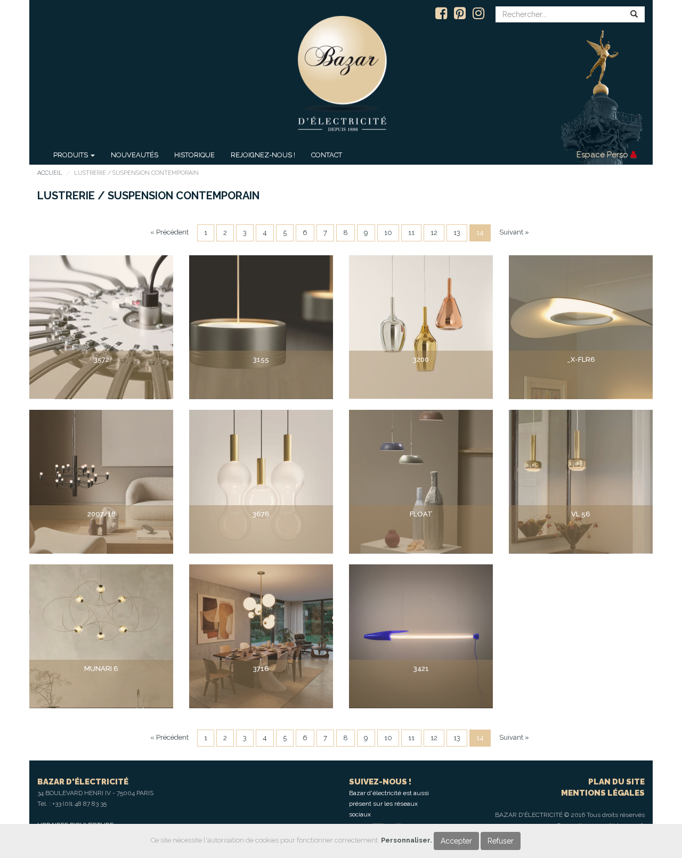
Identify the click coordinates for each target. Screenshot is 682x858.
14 (480, 233)
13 (456, 233)
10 (388, 233)
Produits (71, 155)
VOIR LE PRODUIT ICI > (101, 380)
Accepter (456, 841)
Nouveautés (134, 155)
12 (434, 233)
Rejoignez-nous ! (263, 155)
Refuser (501, 841)
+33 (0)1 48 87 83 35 (79, 803)
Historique (194, 155)
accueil (49, 172)
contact (326, 155)
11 (411, 233)
